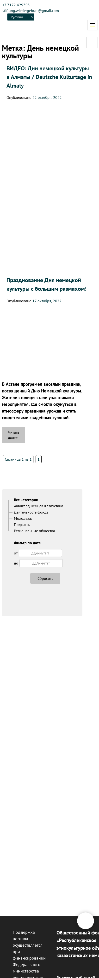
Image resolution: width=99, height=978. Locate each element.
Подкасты (22, 524)
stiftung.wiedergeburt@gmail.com (30, 10)
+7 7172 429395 (16, 4)
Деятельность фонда (31, 512)
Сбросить (45, 578)
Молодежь (23, 518)
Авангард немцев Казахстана (38, 506)
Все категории (26, 500)
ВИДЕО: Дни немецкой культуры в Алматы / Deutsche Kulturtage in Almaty (49, 77)
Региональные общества (34, 531)
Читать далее (16, 436)
